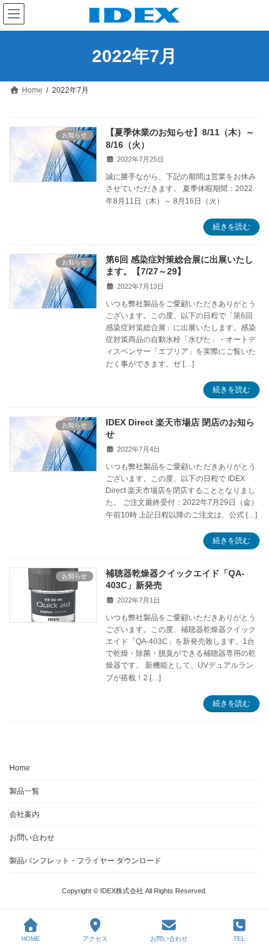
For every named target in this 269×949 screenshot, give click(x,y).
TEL (239, 938)
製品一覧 (24, 791)
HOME (30, 938)
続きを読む (231, 226)
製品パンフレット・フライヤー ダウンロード (85, 860)
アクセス (95, 938)
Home (19, 768)
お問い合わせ (31, 837)
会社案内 (24, 814)
